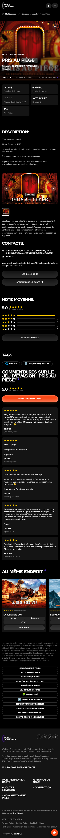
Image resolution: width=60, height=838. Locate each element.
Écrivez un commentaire (30, 399)
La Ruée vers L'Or (13, 614)
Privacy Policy (8, 823)
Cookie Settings (37, 823)
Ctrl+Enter (17, 265)
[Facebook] (39, 736)
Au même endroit (48, 77)
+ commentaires (16, 309)
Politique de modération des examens (18, 826)
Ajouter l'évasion (8, 788)
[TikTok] (50, 736)
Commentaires (24, 77)
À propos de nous (41, 780)
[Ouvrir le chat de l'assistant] (54, 832)
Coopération (42, 787)
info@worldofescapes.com (20, 767)
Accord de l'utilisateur (47, 826)
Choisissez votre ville (14, 796)
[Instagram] (44, 736)
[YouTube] (55, 736)
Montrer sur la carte (13, 780)
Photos (7, 77)
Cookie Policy (22, 823)
